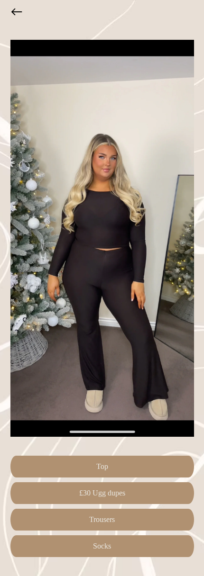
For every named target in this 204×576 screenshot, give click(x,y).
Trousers (102, 519)
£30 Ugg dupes (102, 493)
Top (102, 466)
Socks (102, 546)
